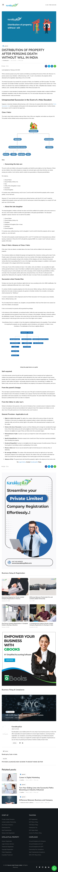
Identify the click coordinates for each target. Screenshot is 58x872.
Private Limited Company (8, 819)
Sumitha (22, 780)
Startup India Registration (8, 833)
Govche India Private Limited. (15, 865)
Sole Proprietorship (6, 830)
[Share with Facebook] (46, 66)
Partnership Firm (6, 827)
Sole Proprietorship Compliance (37, 852)
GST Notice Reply (33, 830)
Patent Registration (7, 852)
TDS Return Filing (33, 825)
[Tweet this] (49, 66)
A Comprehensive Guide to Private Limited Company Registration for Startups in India (41, 624)
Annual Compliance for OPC (36, 846)
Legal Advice (22, 462)
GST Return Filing (33, 822)
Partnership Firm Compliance (36, 849)
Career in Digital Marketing (29, 777)
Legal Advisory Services (8, 844)
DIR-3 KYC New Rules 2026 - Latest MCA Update (24, 715)
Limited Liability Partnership (9, 822)
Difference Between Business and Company (36, 800)
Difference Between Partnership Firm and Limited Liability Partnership (41, 597)
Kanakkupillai (6, 60)
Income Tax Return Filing (35, 833)
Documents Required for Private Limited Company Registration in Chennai (13, 597)
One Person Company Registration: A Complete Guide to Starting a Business (15, 624)
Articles (14, 743)
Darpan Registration (7, 841)
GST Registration (33, 819)
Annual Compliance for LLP (36, 844)
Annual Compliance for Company (37, 841)
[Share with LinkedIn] (52, 66)
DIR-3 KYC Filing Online (35, 855)
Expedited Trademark (7, 855)
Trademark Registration (8, 846)
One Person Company (7, 825)
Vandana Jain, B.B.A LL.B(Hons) (26, 802)
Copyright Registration (7, 849)
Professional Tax (33, 827)
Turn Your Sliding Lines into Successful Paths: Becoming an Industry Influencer (36, 789)
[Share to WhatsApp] (55, 66)
